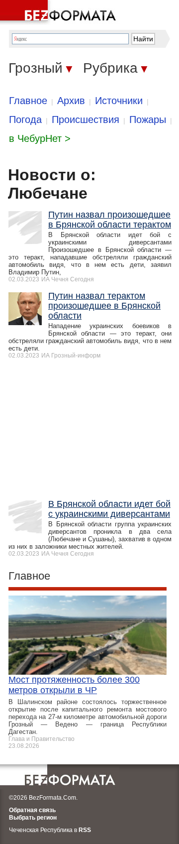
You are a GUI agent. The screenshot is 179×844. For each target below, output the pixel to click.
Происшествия (85, 119)
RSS (85, 830)
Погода (25, 119)
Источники (119, 100)
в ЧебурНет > (40, 138)
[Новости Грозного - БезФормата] (59, 12)
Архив (71, 100)
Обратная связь (32, 810)
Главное (28, 100)
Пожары (147, 119)
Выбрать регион (33, 817)
